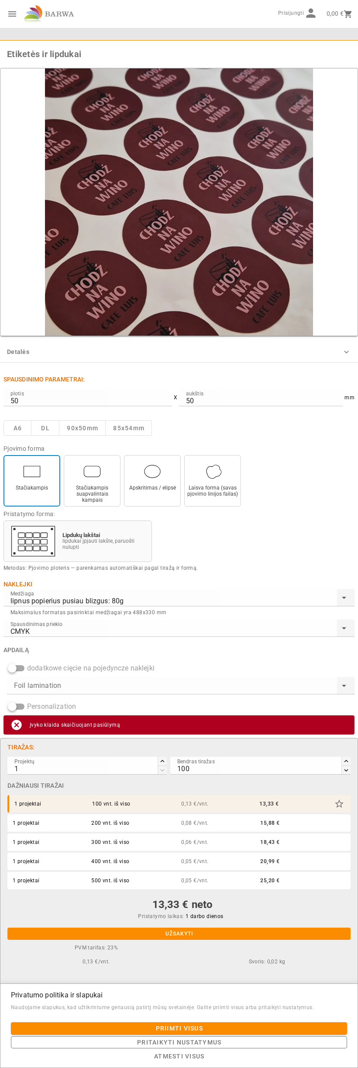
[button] (339, 804)
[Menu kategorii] (12, 14)
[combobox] (179, 597)
